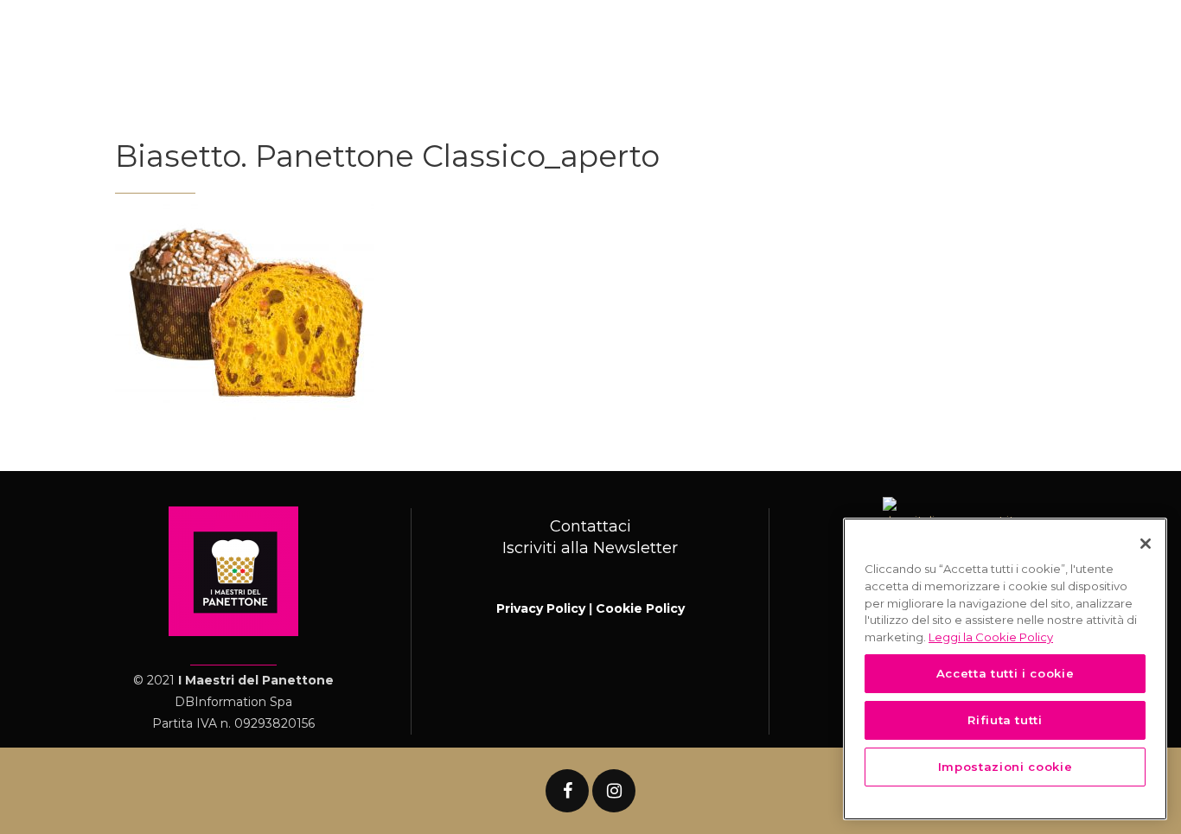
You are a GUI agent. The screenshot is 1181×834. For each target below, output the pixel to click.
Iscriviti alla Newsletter (590, 547)
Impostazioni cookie (1005, 767)
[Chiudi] (1146, 544)
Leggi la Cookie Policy (991, 636)
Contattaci (590, 526)
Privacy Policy (540, 608)
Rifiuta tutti (1005, 720)
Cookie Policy (640, 608)
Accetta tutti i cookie (1005, 673)
